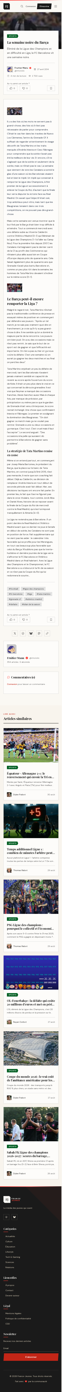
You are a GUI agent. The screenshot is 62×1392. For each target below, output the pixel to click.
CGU (7, 1323)
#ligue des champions (33, 589)
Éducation (10, 1246)
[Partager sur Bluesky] (31, 633)
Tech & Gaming (12, 1257)
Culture (8, 1241)
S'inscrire (44, 6)
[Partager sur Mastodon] (39, 633)
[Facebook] (6, 1217)
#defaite (13, 604)
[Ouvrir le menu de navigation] (22, 6)
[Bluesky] (14, 1217)
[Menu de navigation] (56, 6)
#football (13, 589)
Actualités (10, 1236)
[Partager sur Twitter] (15, 633)
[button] (14, 111)
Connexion (31, 6)
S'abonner (31, 1357)
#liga (29, 594)
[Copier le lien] (47, 633)
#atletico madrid (33, 599)
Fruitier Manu (15, 658)
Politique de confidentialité (18, 1318)
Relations (9, 1267)
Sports (13, 36)
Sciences (9, 1262)
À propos (9, 1285)
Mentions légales (13, 1313)
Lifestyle (9, 1252)
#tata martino (43, 594)
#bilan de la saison (31, 604)
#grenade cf (15, 599)
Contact (9, 1290)
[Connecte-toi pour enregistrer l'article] (51, 88)
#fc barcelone (15, 594)
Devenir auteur (12, 1295)
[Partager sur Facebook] (23, 633)
